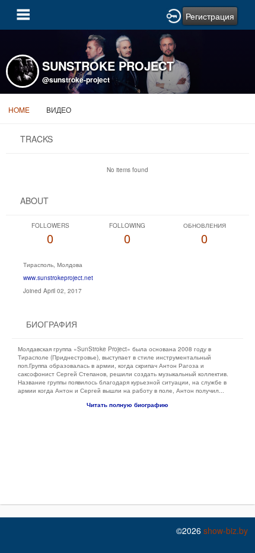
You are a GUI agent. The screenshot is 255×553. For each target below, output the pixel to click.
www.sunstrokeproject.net (58, 278)
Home (19, 109)
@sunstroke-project (76, 79)
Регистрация (210, 16)
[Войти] (173, 14)
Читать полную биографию (127, 405)
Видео (58, 109)
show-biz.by (225, 530)
